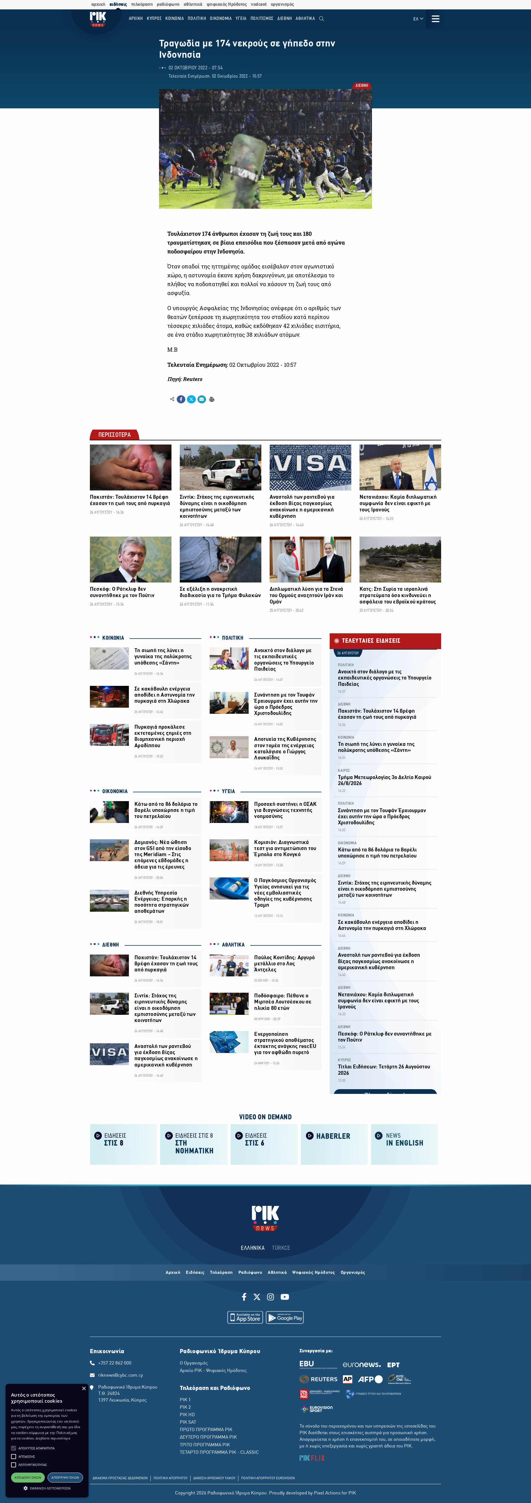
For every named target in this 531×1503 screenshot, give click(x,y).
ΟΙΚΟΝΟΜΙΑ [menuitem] (221, 18)
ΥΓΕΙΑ (228, 791)
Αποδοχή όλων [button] (28, 1477)
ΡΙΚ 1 (185, 1400)
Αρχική (173, 1273)
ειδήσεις (118, 4)
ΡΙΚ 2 (185, 1407)
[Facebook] (245, 1298)
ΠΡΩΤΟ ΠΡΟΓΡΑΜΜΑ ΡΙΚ (206, 1430)
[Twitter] (257, 1298)
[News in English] (404, 1144)
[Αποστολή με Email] (201, 399)
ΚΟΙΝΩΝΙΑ (113, 638)
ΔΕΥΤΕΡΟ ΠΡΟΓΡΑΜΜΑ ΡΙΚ (208, 1437)
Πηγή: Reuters (184, 379)
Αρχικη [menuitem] (136, 18)
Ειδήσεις (195, 1273)
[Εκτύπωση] (211, 399)
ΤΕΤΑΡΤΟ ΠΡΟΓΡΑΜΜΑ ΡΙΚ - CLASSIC (219, 1452)
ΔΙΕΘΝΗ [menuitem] (284, 18)
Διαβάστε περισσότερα (53, 1438)
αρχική (98, 4)
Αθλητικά (277, 1273)
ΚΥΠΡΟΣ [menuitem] (154, 18)
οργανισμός (282, 4)
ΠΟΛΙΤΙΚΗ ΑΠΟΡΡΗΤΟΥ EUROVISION (268, 1478)
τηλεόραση (142, 4)
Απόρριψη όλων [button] (65, 1477)
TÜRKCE (281, 1248)
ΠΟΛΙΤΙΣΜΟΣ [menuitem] (262, 18)
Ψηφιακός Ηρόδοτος (313, 1273)
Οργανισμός (353, 1273)
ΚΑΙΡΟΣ (344, 771)
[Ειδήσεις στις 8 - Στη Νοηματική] (194, 1144)
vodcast (259, 4)
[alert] (47, 1440)
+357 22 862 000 (114, 1363)
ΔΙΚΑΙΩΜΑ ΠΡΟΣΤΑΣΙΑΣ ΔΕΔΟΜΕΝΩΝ (120, 1478)
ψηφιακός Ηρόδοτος (227, 4)
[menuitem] (321, 19)
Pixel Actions (327, 1493)
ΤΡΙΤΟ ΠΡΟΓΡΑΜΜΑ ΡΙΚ (205, 1445)
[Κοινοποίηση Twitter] (191, 399)
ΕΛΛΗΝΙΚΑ (253, 1248)
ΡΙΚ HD (187, 1415)
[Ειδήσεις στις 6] (264, 1144)
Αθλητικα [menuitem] (305, 18)
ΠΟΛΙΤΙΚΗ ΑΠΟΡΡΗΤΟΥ (170, 1478)
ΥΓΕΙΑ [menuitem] (241, 18)
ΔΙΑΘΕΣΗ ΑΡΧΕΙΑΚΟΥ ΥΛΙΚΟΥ (214, 1478)
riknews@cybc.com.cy (120, 1375)
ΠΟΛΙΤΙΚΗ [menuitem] (197, 18)
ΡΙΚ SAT (188, 1422)
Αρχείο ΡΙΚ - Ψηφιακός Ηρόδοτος (213, 1371)
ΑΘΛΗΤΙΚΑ (233, 945)
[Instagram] (270, 1298)
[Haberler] (334, 1144)
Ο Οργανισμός (194, 1363)
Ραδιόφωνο (250, 1273)
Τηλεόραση (221, 1273)
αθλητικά (193, 4)
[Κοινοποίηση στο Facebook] (181, 399)
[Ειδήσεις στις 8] (123, 1144)
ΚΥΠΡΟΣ (344, 1060)
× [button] (84, 1389)
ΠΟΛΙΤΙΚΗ (233, 638)
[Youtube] (284, 1298)
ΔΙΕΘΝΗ (361, 86)
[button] (13, 1448)
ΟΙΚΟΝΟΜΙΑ (114, 791)
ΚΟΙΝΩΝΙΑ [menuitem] (174, 18)
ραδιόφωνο (168, 4)
